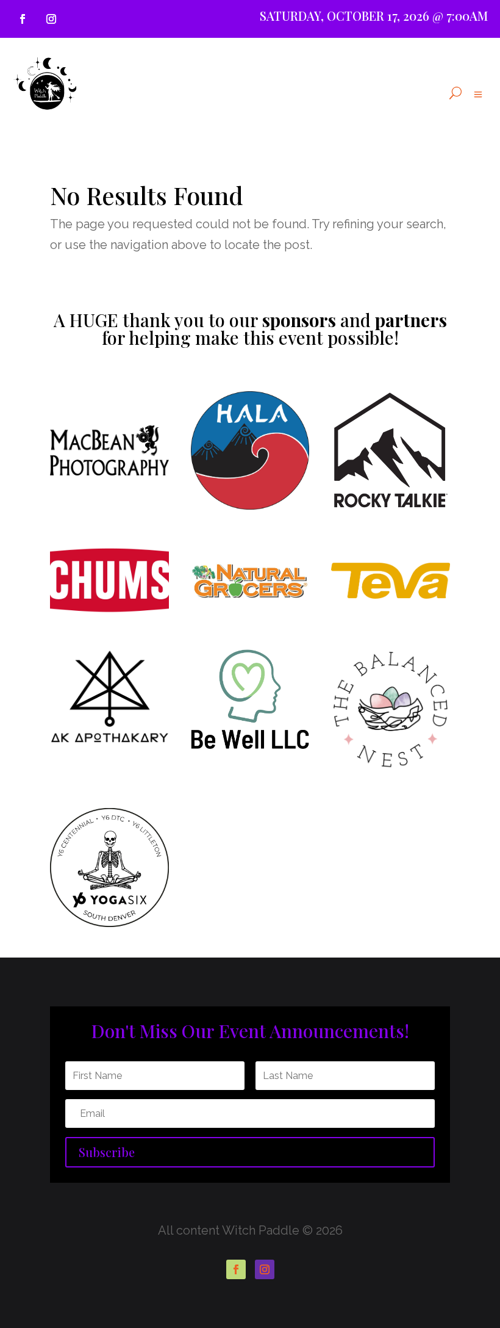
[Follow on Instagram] (51, 19)
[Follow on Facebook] (22, 19)
